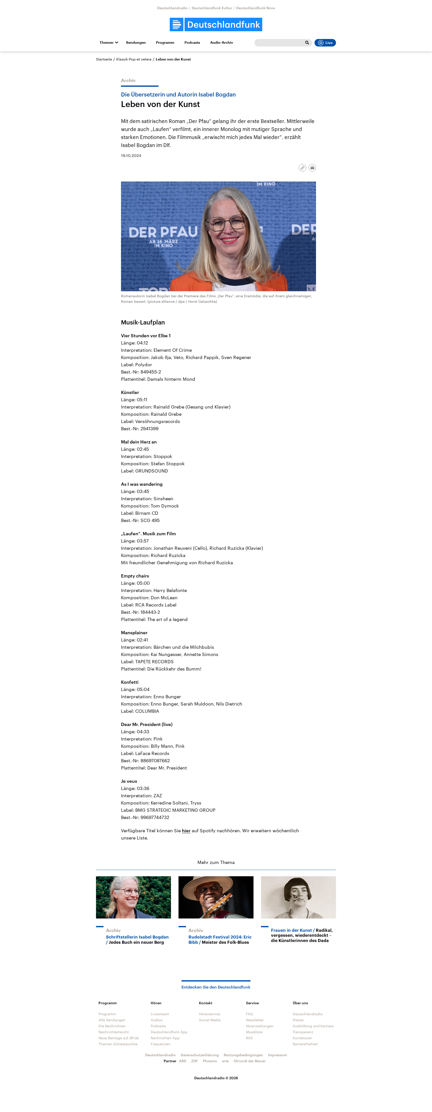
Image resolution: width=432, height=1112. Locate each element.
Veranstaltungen (260, 1026)
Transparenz (303, 1032)
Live (329, 42)
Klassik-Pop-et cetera (134, 59)
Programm (165, 42)
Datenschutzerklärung (200, 1055)
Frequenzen (160, 1044)
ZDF (194, 1061)
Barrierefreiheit (305, 1044)
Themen (107, 42)
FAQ (249, 1014)
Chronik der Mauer (250, 1061)
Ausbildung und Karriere (313, 1026)
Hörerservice (209, 1014)
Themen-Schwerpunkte (118, 1044)
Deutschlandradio (172, 8)
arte (225, 1061)
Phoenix (210, 1061)
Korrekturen (302, 1038)
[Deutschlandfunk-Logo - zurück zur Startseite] (216, 25)
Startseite (104, 59)
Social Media (210, 1020)
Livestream (160, 1014)
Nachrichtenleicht (113, 1032)
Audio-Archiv (221, 42)
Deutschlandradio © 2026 (216, 1078)
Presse (298, 1020)
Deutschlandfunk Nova (255, 8)
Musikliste (254, 1032)
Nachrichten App (165, 1038)
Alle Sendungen (112, 1020)
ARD (182, 1061)
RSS (249, 1038)
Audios (156, 1020)
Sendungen (136, 42)
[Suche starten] (307, 42)
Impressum (277, 1055)
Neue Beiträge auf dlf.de (118, 1038)
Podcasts (192, 42)
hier (186, 830)
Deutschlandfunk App (169, 1032)
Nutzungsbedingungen (243, 1055)
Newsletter (255, 1020)
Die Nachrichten (112, 1026)
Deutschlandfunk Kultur (212, 8)
